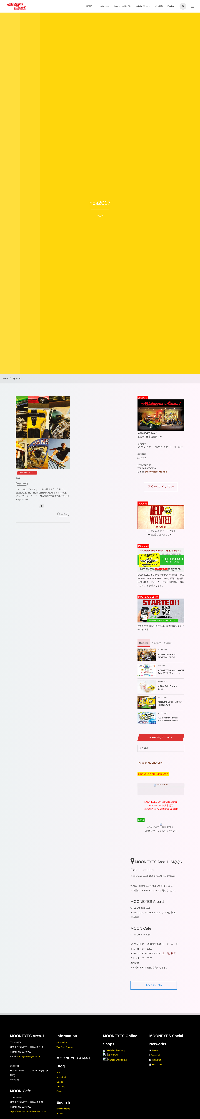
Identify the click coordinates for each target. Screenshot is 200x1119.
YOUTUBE (157, 1064)
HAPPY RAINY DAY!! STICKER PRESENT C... (169, 719)
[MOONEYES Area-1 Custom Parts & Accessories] (16, 6)
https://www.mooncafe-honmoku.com (28, 1111)
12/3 (18, 478)
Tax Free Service (64, 1047)
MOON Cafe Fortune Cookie (167, 687)
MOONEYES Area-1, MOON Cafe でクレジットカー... (171, 671)
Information (61, 1042)
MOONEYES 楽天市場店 (161, 805)
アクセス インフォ (161, 486)
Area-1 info (61, 1077)
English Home (63, 1108)
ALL (58, 1072)
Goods (59, 1082)
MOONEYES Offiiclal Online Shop (160, 802)
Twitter (155, 1050)
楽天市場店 (113, 1055)
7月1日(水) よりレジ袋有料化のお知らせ (170, 703)
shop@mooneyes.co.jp (156, 471)
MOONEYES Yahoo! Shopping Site (161, 809)
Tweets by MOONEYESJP (150, 763)
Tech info (60, 1086)
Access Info (154, 985)
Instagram (157, 1059)
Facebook (155, 1055)
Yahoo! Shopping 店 (118, 1059)
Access (59, 1113)
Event (59, 1091)
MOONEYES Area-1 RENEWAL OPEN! (167, 655)
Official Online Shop (115, 1050)
